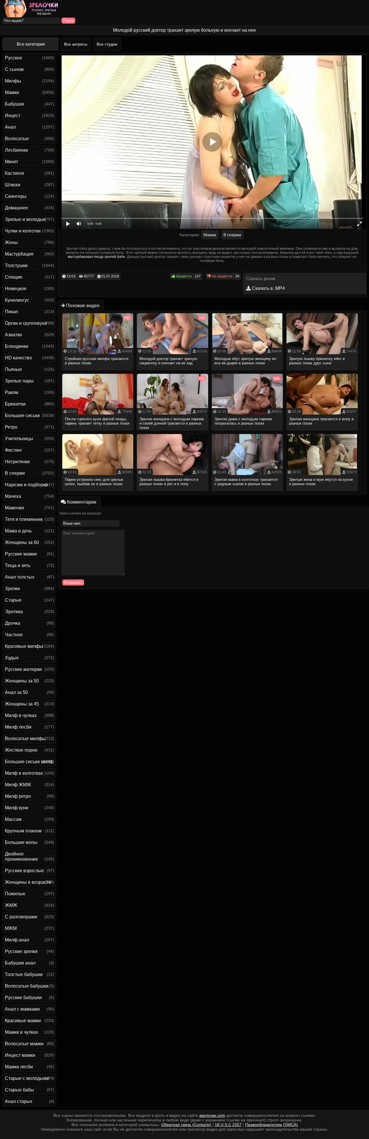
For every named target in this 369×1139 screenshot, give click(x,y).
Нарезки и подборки (26, 484)
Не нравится (221, 276)
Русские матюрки (23, 669)
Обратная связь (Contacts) (186, 1124)
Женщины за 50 (22, 680)
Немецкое (16, 288)
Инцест (12, 115)
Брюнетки (15, 403)
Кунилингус (17, 300)
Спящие (13, 277)
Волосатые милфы (25, 738)
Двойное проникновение (21, 856)
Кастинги (14, 173)
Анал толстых (19, 577)
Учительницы (19, 438)
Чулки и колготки (23, 230)
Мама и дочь (18, 530)
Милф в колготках (24, 773)
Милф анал (17, 939)
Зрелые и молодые (25, 219)
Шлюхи (12, 184)
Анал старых (18, 1101)
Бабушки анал (20, 962)
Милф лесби (18, 727)
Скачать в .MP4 (268, 288)
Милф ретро (18, 796)
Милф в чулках (21, 715)
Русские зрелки (21, 951)
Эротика (14, 611)
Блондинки (16, 346)
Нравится (183, 276)
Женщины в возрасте (28, 882)
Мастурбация (19, 254)
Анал (10, 127)
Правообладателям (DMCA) (271, 1124)
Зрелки (12, 588)
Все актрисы (75, 44)
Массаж (13, 819)
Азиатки (13, 334)
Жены (11, 242)
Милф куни (16, 807)
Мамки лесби (19, 1066)
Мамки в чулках (21, 1032)
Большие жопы (21, 842)
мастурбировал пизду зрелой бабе (96, 257)
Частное (14, 634)
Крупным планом (23, 830)
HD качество (18, 357)
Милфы (13, 80)
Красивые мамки (23, 1020)
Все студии (107, 44)
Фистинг (13, 450)
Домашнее (16, 207)
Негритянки (17, 461)
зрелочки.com (212, 1115)
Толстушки (16, 265)
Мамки (12, 92)
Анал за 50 (16, 692)
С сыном (14, 69)
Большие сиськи (22, 415)
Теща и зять (17, 565)
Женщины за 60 (22, 542)
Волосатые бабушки (26, 986)
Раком (11, 392)
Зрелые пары (19, 380)
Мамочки (14, 507)
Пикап (11, 311)
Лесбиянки (16, 150)
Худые (12, 657)
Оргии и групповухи (26, 323)
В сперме (15, 473)
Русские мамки (21, 553)
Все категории (31, 44)
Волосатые (17, 138)
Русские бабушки (23, 997)
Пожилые (15, 893)
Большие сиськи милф (29, 761)
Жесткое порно (21, 750)
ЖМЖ (11, 905)
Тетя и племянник (24, 519)
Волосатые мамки (24, 1043)
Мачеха (13, 496)
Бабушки (14, 104)
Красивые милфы (24, 646)
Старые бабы (19, 1089)
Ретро (11, 427)
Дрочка (12, 623)
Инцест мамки (20, 1055)
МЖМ (11, 928)
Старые (13, 600)
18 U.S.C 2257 (228, 1124)
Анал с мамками (22, 1009)
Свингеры (16, 196)
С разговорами (21, 916)
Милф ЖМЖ (18, 784)
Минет (11, 161)
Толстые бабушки (24, 974)
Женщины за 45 (22, 703)
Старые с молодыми (27, 1078)
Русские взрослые (24, 870)
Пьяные (13, 369)
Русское (13, 57)
